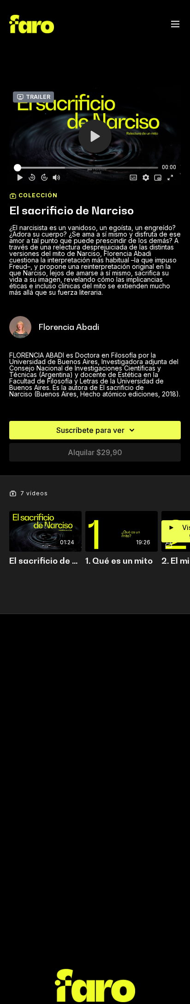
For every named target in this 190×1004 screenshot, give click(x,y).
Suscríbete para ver (90, 430)
